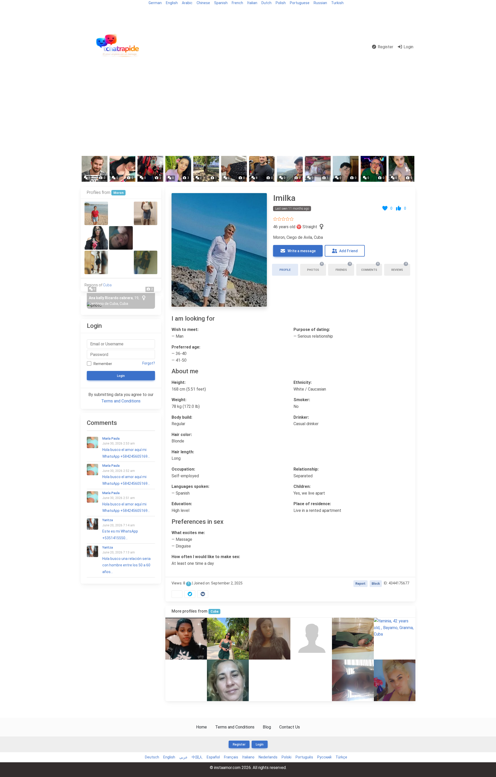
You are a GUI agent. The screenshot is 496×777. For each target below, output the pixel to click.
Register (385, 46)
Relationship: (306, 469)
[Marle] (311, 638)
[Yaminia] (395, 628)
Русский (324, 757)
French (237, 3)
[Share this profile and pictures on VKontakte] (202, 594)
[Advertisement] (248, 114)
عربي (183, 757)
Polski (286, 757)
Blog (87, 12)
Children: (302, 486)
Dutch (266, 3)
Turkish (337, 3)
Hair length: (183, 451)
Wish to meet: (185, 329)
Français (231, 757)
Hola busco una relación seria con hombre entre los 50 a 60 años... (126, 560)
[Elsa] (269, 680)
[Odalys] (96, 238)
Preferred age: (186, 347)
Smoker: (301, 399)
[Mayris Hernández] (96, 213)
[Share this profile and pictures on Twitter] (189, 594)
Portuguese (299, 3)
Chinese (203, 3)
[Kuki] (186, 680)
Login (407, 46)
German (155, 3)
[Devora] (145, 213)
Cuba (214, 611)
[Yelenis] (228, 680)
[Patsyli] (121, 238)
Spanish (221, 3)
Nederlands (268, 757)
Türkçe (341, 757)
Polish (281, 3)
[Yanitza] (353, 680)
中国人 (197, 757)
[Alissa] (96, 262)
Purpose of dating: (311, 329)
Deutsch (152, 757)
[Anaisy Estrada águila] (121, 213)
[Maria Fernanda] (228, 638)
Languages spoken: (190, 486)
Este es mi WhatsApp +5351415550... (120, 529)
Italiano (248, 757)
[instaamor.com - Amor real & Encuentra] (119, 47)
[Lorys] (145, 262)
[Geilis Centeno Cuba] (186, 638)
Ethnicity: (302, 382)
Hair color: (182, 434)
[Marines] (269, 638)
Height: (178, 382)
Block (376, 583)
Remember (103, 364)
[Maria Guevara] (145, 238)
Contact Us (289, 727)
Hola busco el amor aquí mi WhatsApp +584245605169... (126, 447)
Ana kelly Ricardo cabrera (111, 298)
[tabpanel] (290, 394)
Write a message (301, 251)
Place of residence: (312, 503)
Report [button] (360, 583)
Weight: (179, 399)
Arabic (187, 3)
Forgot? (148, 363)
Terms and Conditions (121, 401)
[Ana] (311, 680)
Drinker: (301, 417)
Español (213, 757)
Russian (320, 3)
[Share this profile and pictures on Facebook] (177, 594)
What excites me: (188, 532)
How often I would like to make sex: (206, 556)
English (172, 3)
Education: (182, 503)
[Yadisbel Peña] (353, 638)
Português (304, 757)
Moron (118, 193)
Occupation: (183, 469)
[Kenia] (395, 680)
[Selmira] (121, 262)
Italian (252, 3)
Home (201, 727)
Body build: (182, 417)
